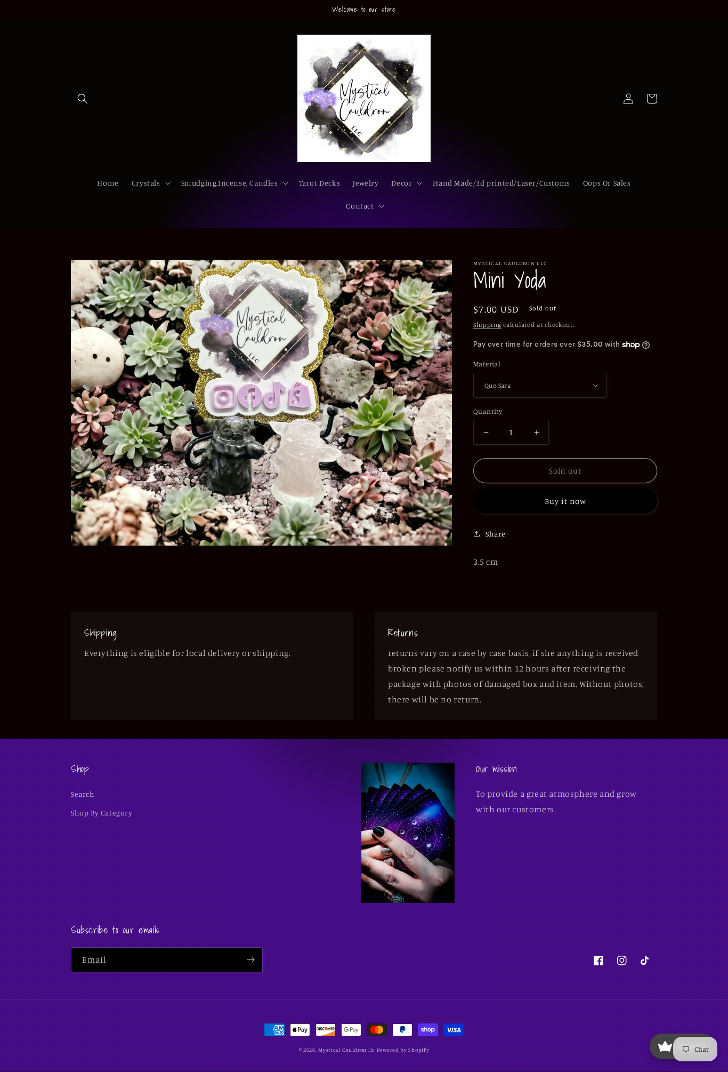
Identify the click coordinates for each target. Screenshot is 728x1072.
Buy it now (565, 501)
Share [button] (496, 533)
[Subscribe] (250, 959)
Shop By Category (102, 812)
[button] (82, 98)
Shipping (487, 325)
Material (486, 363)
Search (83, 793)
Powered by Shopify (403, 1049)
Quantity (487, 411)
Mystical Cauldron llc (346, 1049)
